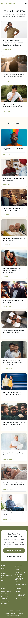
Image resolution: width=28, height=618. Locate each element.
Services (3, 573)
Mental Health (19, 574)
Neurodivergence (20, 572)
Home (3, 568)
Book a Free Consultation (14, 550)
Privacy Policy (5, 596)
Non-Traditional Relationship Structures (19, 578)
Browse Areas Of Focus (14, 556)
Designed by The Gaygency (14, 615)
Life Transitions (19, 582)
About (3, 571)
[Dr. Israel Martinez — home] (8, 3)
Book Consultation (6, 575)
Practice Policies (6, 591)
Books (3, 578)
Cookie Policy (5, 601)
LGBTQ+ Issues (19, 570)
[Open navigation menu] (25, 3)
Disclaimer (4, 603)
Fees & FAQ (4, 594)
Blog (2, 580)
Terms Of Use (5, 598)
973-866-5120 (21, 598)
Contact (17, 591)
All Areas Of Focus (20, 584)
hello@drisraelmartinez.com (21, 594)
